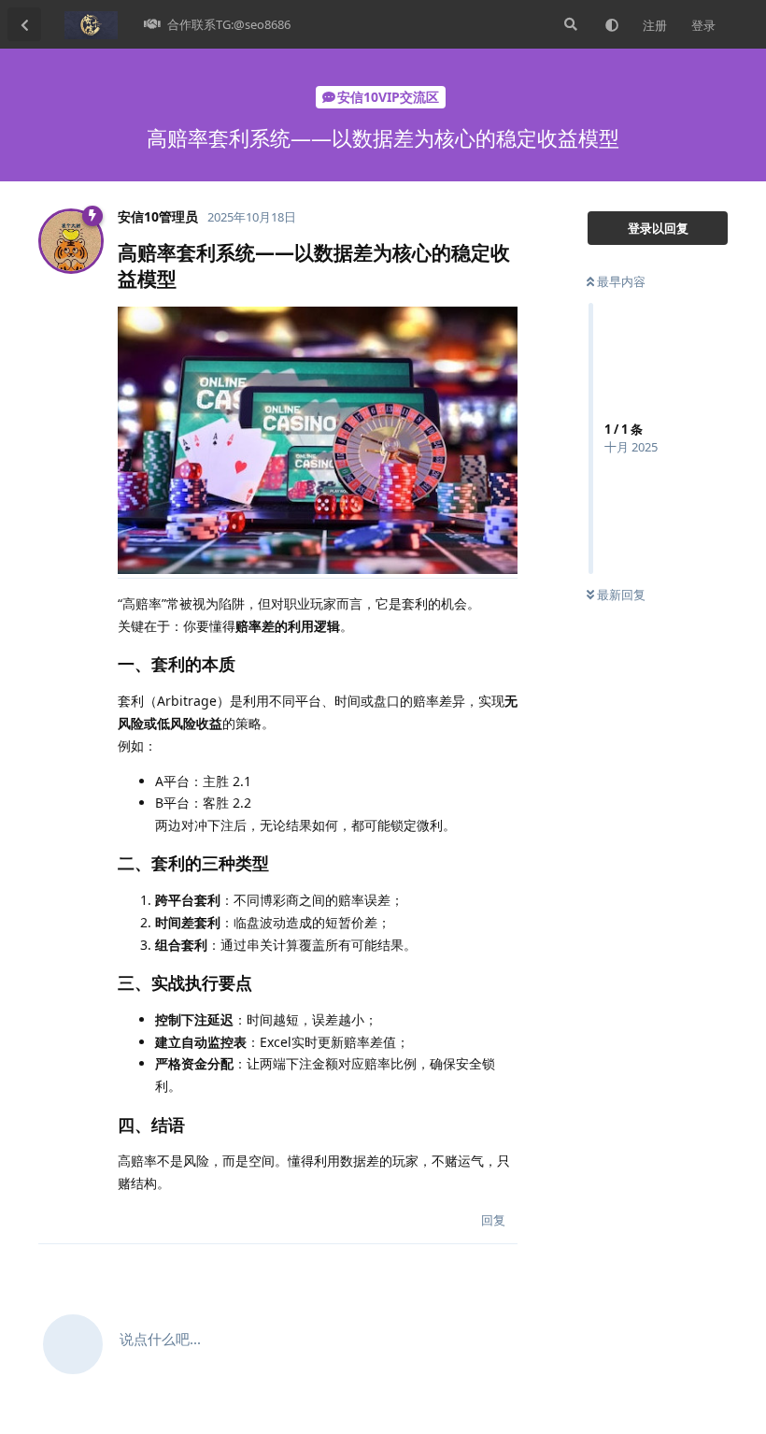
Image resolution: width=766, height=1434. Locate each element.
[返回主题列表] (24, 24)
